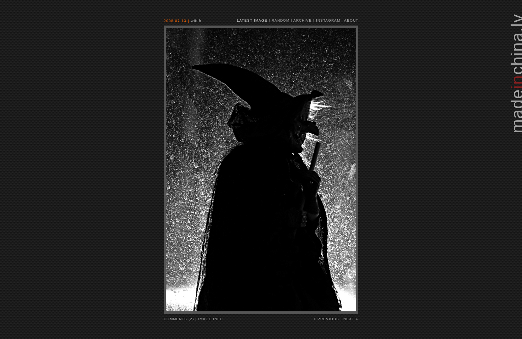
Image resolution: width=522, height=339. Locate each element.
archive (302, 20)
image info (210, 319)
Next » (350, 319)
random (280, 20)
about (351, 20)
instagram (328, 20)
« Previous (326, 319)
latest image (252, 20)
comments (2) (179, 319)
